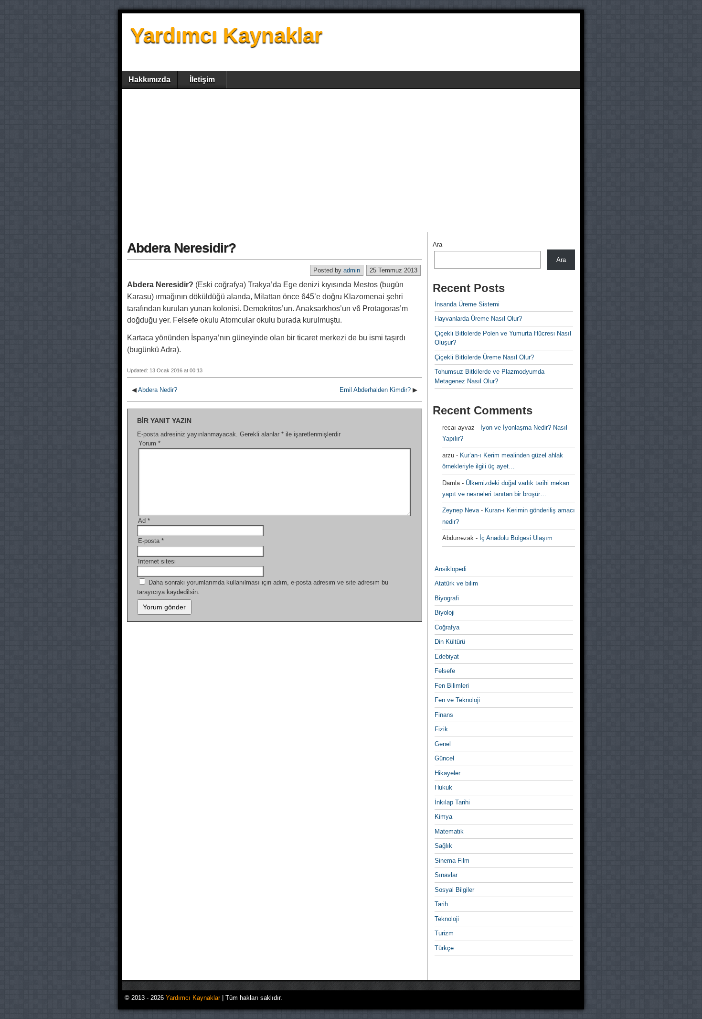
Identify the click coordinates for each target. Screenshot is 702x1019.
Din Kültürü (450, 641)
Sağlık (443, 845)
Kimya (443, 816)
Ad (144, 520)
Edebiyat (447, 656)
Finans (444, 714)
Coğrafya (447, 627)
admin (351, 270)
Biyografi (447, 598)
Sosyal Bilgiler (454, 889)
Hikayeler (447, 773)
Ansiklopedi (451, 569)
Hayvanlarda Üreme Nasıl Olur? (478, 318)
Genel (443, 744)
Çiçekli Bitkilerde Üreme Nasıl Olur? (484, 357)
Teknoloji (447, 918)
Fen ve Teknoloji (457, 700)
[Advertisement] (351, 161)
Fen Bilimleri (452, 685)
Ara (437, 244)
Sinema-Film (452, 860)
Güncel (444, 758)
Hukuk (443, 787)
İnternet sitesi (157, 561)
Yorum (149, 443)
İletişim (202, 80)
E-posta (151, 540)
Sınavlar (446, 874)
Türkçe (444, 948)
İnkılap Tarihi (452, 802)
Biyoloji (445, 612)
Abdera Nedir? (157, 389)
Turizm (444, 933)
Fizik (441, 729)
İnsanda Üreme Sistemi (467, 304)
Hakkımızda (149, 80)
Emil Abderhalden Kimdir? (375, 389)
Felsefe (445, 670)
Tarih (441, 904)
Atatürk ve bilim (456, 583)
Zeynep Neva (460, 510)
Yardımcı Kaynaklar (226, 35)
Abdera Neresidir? (181, 247)
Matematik (449, 831)
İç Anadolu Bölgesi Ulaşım (516, 538)
